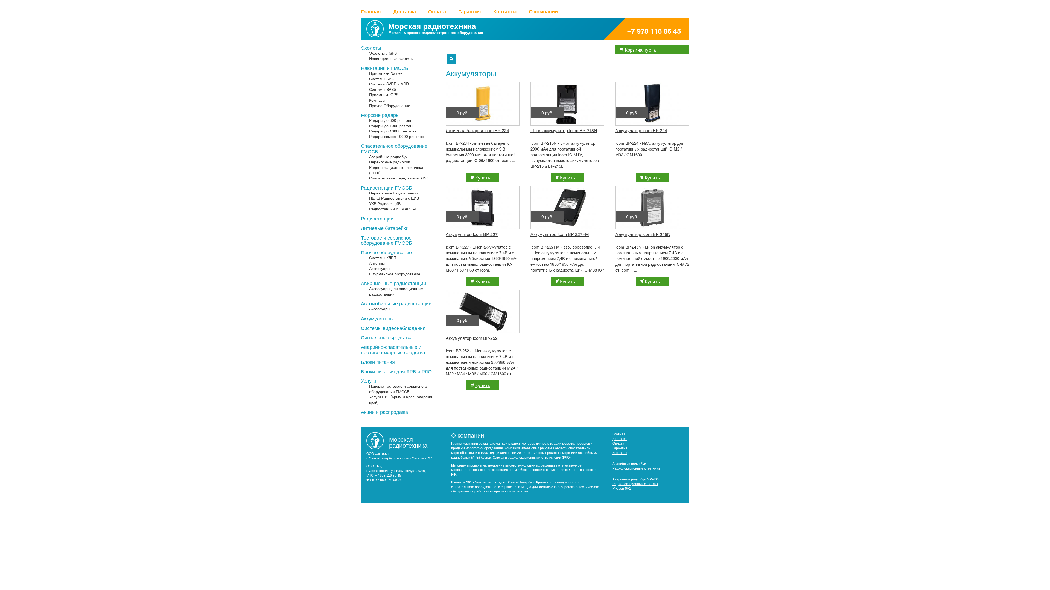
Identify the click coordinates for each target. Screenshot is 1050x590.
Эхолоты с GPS (383, 53)
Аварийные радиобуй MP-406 (635, 479)
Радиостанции (377, 218)
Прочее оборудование (386, 252)
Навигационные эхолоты (391, 58)
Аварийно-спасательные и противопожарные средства (393, 349)
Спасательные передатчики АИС (398, 178)
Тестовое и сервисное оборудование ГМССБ (386, 240)
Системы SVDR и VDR (389, 84)
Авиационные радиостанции (393, 283)
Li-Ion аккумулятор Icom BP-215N (563, 130)
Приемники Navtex (385, 73)
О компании (543, 11)
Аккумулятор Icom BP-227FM (559, 234)
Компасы (377, 100)
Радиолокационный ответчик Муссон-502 (635, 486)
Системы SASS (382, 89)
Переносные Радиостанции (394, 193)
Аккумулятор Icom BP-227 (472, 234)
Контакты (505, 11)
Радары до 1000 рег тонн (392, 125)
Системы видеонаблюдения (393, 328)
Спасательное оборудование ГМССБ (394, 148)
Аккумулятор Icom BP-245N (642, 234)
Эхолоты (371, 48)
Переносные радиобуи (389, 161)
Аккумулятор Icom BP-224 (641, 130)
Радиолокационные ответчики (636, 468)
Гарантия (469, 11)
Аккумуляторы (377, 318)
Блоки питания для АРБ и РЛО (396, 371)
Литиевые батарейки (385, 228)
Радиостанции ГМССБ (386, 187)
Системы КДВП (382, 257)
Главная (371, 11)
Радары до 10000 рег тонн (393, 131)
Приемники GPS (383, 94)
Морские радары (380, 115)
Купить (482, 177)
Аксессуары (379, 268)
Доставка (404, 11)
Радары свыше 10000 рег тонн (396, 136)
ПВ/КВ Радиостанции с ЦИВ (394, 198)
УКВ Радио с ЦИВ (385, 203)
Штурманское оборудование (394, 273)
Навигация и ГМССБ (384, 68)
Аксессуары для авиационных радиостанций (396, 291)
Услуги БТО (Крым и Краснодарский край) (401, 399)
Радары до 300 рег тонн (390, 120)
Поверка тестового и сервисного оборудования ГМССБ (398, 389)
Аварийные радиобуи (388, 156)
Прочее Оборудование (389, 105)
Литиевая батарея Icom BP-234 (477, 130)
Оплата (437, 11)
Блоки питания (378, 362)
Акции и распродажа (384, 412)
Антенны (377, 263)
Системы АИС (381, 78)
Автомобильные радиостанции (396, 303)
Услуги (368, 381)
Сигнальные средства (386, 337)
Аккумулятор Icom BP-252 (472, 338)
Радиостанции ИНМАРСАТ (393, 208)
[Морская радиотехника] (375, 35)
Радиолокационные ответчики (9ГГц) (396, 170)
